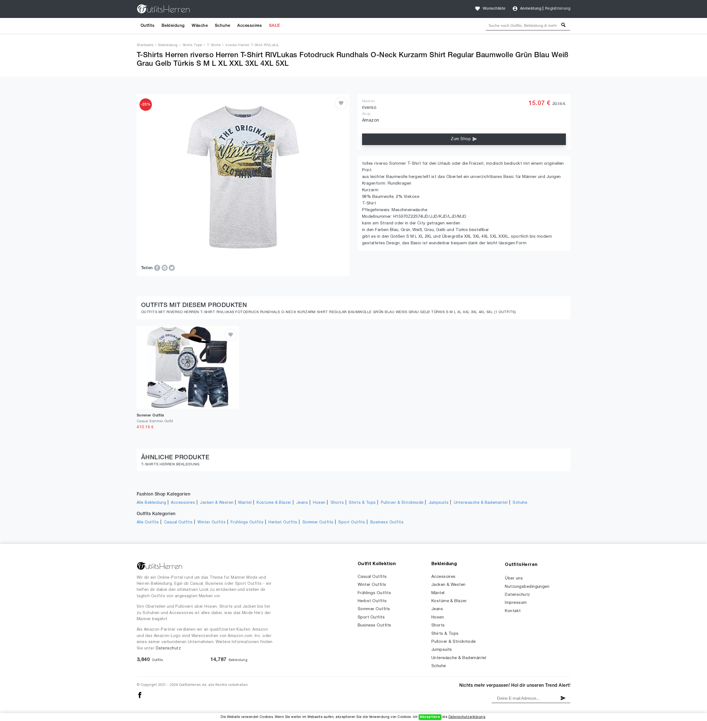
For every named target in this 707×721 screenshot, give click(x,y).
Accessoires (249, 26)
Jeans (302, 503)
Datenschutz (168, 648)
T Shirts (214, 45)
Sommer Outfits (318, 522)
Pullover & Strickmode (402, 503)
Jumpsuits (439, 503)
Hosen (319, 503)
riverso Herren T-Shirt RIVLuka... (253, 45)
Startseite (145, 45)
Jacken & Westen (216, 503)
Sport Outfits (351, 522)
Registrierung (557, 9)
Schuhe (222, 26)
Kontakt (513, 611)
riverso (369, 108)
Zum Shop (461, 139)
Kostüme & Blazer (274, 503)
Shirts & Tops (362, 503)
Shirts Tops (192, 45)
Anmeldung (530, 9)
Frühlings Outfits (247, 522)
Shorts (337, 503)
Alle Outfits (148, 522)
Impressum (516, 603)
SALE (274, 26)
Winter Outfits (211, 522)
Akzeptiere (430, 717)
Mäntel (245, 503)
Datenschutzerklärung (467, 717)
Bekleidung (173, 26)
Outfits (147, 26)
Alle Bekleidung (151, 503)
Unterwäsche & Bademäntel (481, 503)
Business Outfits (387, 522)
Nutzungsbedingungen (527, 587)
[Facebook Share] (157, 268)
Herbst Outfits (282, 522)
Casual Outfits (178, 522)
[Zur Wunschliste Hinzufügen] (341, 103)
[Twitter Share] (172, 268)
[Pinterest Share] (165, 268)
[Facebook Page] (140, 694)
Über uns (514, 578)
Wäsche (200, 26)
